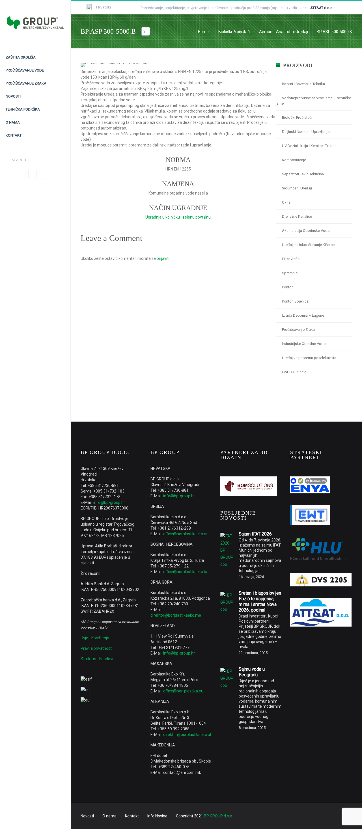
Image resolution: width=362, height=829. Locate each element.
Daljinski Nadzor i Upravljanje (305, 131)
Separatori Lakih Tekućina (303, 174)
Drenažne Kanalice (297, 216)
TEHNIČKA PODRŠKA (23, 109)
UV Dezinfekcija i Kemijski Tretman (310, 146)
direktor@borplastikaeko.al (187, 734)
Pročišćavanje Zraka (298, 329)
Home (203, 31)
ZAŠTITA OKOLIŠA (21, 57)
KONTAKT (13, 135)
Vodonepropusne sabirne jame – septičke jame (313, 100)
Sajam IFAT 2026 (255, 534)
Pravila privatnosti (97, 648)
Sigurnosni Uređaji (297, 188)
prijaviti (163, 258)
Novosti (87, 816)
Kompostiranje (294, 160)
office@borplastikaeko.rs (185, 534)
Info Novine (157, 816)
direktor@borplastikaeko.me (175, 615)
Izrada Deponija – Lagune (303, 315)
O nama (109, 816)
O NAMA (13, 122)
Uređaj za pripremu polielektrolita (309, 358)
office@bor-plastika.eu (183, 691)
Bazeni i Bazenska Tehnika (303, 84)
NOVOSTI (13, 96)
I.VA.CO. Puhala (294, 372)
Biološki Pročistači (234, 31)
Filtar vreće (290, 259)
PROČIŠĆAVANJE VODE (25, 70)
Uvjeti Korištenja (95, 638)
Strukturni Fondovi (97, 659)
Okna (286, 202)
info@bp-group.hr (109, 502)
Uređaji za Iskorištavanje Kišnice (308, 245)
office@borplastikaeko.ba (185, 571)
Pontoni (288, 287)
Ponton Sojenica (295, 301)
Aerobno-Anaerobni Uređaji (283, 31)
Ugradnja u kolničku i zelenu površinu (178, 217)
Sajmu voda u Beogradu (252, 671)
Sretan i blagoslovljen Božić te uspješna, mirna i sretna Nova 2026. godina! (260, 601)
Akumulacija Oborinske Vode (305, 230)
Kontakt (132, 816)
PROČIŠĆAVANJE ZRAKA (26, 83)
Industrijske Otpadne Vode (304, 344)
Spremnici (290, 273)
